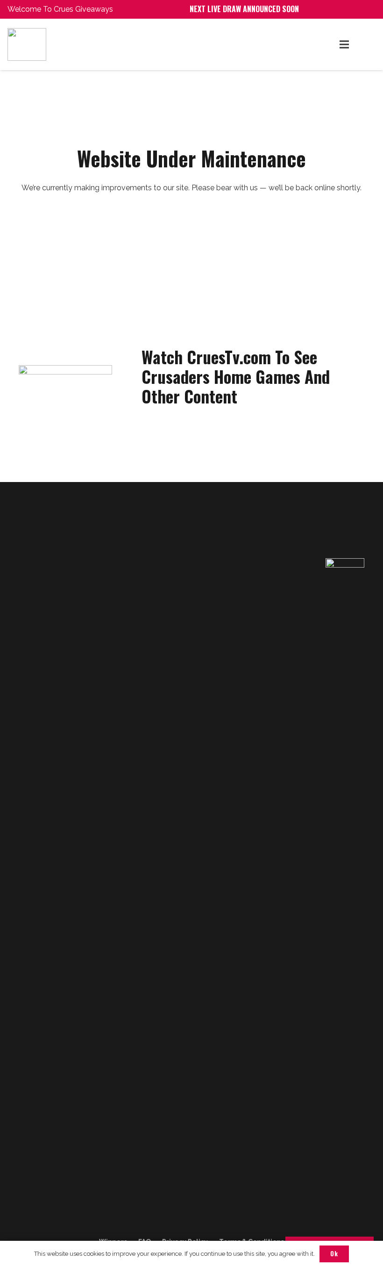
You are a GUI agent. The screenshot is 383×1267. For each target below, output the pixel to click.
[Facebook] (28, 1229)
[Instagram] (48, 1229)
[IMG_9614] (98, 44)
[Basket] (365, 44)
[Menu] (344, 44)
